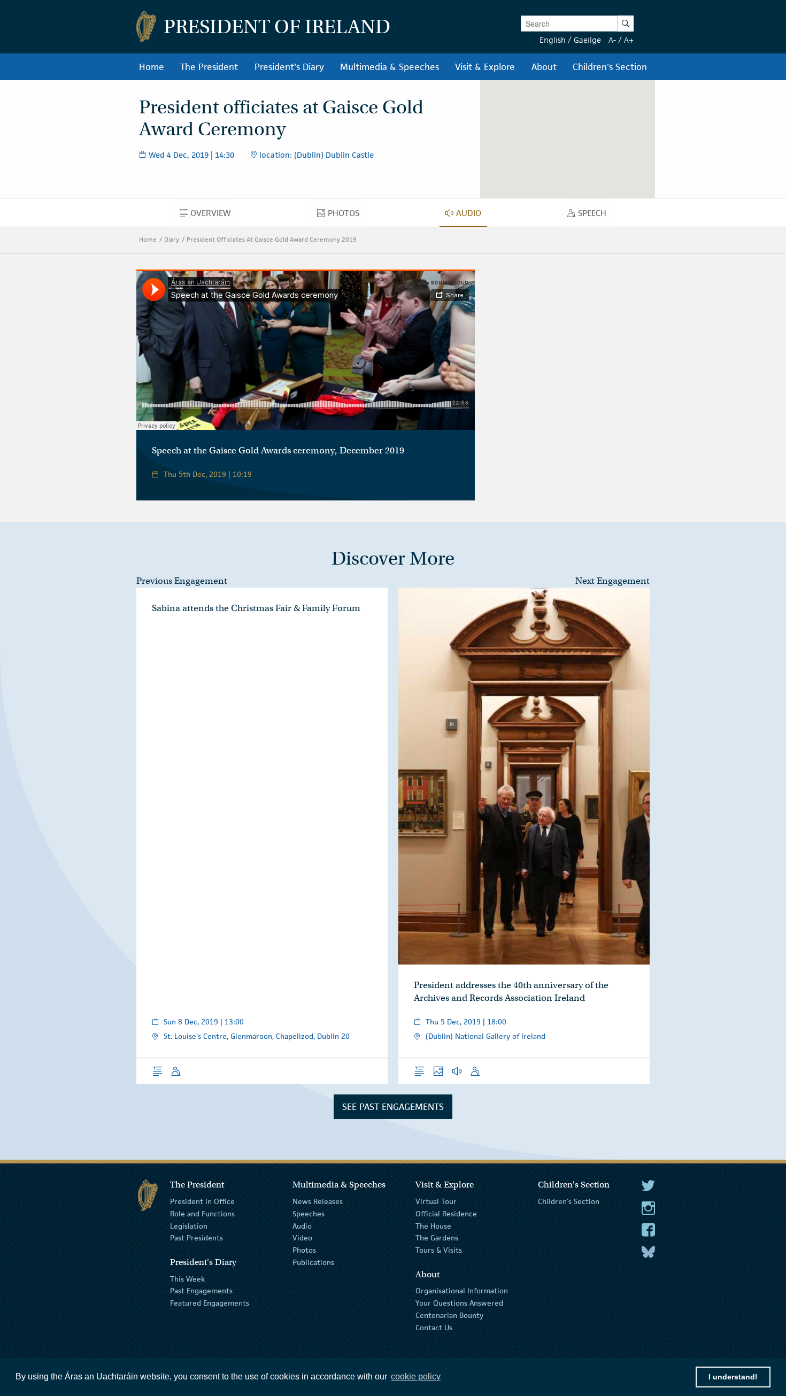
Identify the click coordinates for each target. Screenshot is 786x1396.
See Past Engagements (393, 1107)
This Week (187, 1278)
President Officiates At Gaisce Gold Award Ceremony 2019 (272, 239)
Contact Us (433, 1327)
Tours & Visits (438, 1250)
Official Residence (446, 1213)
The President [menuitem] (209, 67)
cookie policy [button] (416, 1376)
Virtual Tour (436, 1201)
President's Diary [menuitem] (289, 67)
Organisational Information (461, 1290)
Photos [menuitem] (346, 215)
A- (612, 40)
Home (148, 239)
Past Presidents (196, 1238)
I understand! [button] (733, 1376)
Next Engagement (612, 581)
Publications (313, 1262)
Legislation (188, 1225)
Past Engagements (201, 1290)
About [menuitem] (544, 67)
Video (302, 1238)
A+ (629, 40)
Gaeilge (587, 40)
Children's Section (568, 1201)
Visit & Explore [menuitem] (485, 67)
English (553, 40)
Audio (302, 1225)
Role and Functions (202, 1213)
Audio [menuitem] (471, 215)
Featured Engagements (209, 1303)
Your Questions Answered (459, 1303)
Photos (304, 1250)
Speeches (308, 1213)
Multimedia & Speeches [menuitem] (389, 67)
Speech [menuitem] (595, 215)
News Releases (317, 1201)
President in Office (202, 1201)
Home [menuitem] (151, 67)
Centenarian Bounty (449, 1315)
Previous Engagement (181, 581)
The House (433, 1225)
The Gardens (436, 1238)
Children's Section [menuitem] (610, 67)
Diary (171, 239)
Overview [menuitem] (213, 215)
